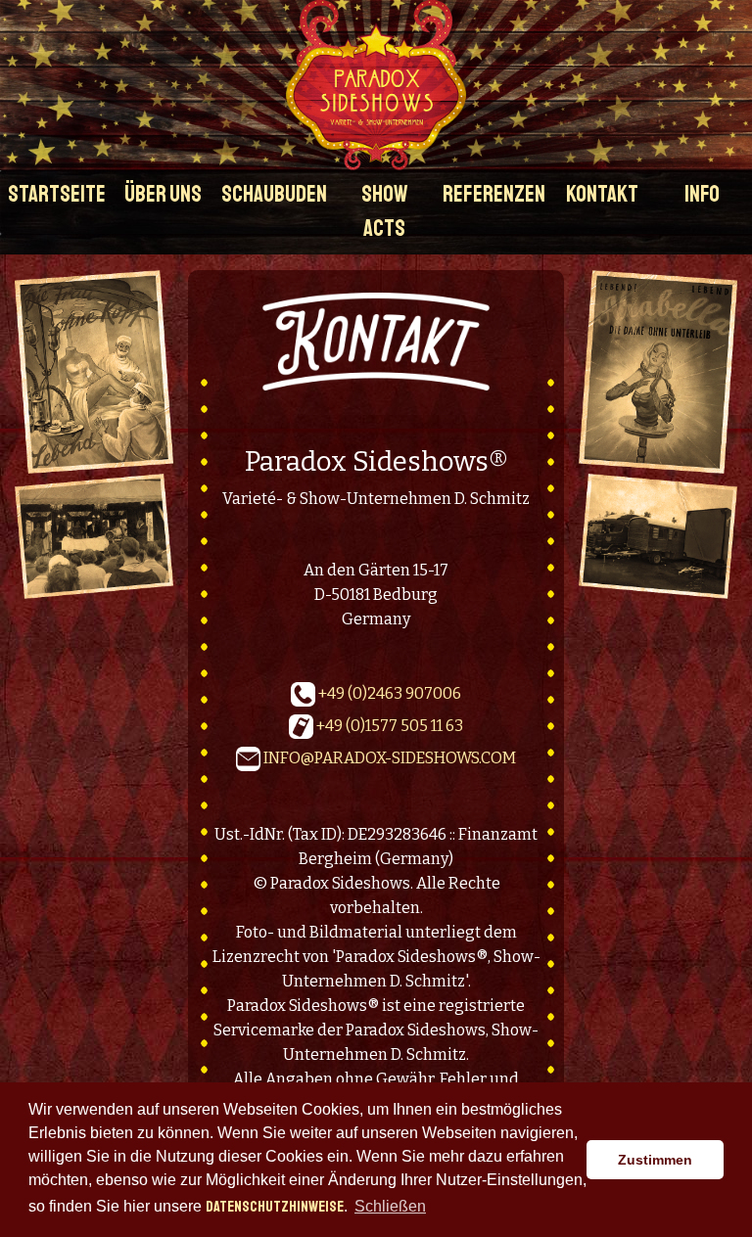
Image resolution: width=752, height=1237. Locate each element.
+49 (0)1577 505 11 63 (388, 724)
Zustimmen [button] (655, 1160)
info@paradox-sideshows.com (389, 757)
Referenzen (494, 194)
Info (702, 194)
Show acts (384, 211)
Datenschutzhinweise (275, 1206)
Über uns (163, 194)
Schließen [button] (390, 1206)
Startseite (57, 194)
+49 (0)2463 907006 (388, 692)
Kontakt (602, 194)
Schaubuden (274, 194)
